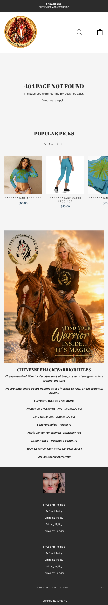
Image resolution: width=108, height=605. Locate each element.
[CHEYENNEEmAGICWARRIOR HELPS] (54, 296)
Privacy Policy (54, 524)
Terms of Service (54, 531)
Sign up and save (52, 587)
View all (54, 144)
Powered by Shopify (54, 601)
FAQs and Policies (54, 505)
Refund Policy (54, 511)
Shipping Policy (54, 518)
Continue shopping (54, 101)
